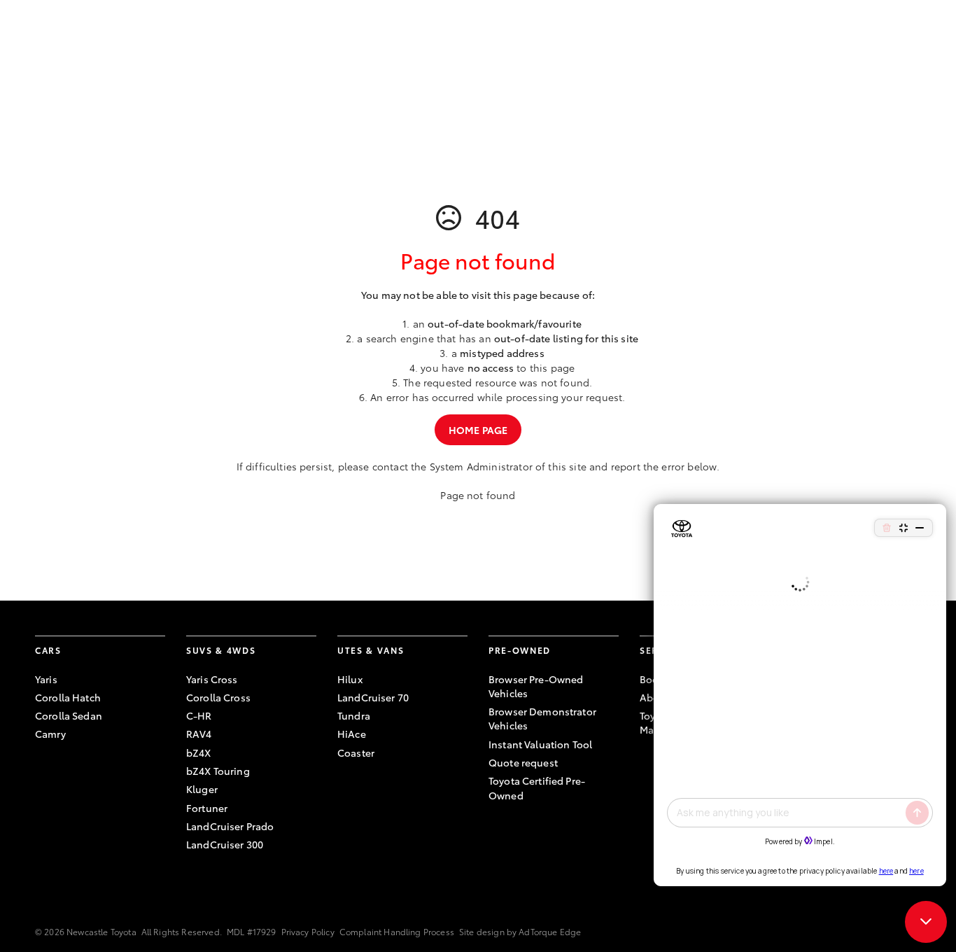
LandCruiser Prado (230, 826)
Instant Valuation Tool (540, 744)
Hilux (350, 679)
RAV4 (199, 734)
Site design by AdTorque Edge (520, 931)
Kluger (202, 789)
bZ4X (198, 753)
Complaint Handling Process (396, 931)
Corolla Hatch (68, 697)
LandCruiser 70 (373, 697)
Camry (50, 734)
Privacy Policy (308, 931)
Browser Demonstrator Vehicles (542, 718)
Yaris (46, 679)
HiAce (351, 734)
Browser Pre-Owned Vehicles (535, 686)
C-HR (199, 715)
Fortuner (206, 808)
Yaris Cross (212, 679)
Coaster (355, 753)
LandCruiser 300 (224, 844)
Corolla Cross (218, 697)
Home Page (478, 430)
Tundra (353, 715)
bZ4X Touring (218, 771)
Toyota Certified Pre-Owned (536, 788)
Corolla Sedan (68, 715)
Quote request (523, 762)
